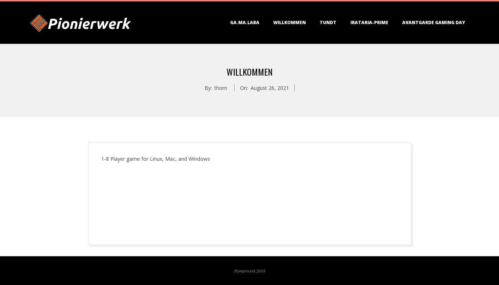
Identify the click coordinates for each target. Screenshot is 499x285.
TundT (328, 22)
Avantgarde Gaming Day (433, 22)
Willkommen (289, 22)
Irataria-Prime (369, 22)
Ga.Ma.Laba (244, 22)
